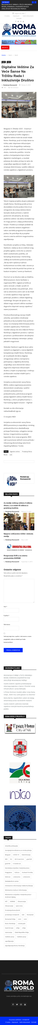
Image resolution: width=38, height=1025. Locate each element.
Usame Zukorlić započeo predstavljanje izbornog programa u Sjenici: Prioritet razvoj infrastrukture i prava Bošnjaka (19, 686)
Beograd (7, 855)
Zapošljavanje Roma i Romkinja (14, 946)
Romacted (30, 915)
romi (19, 919)
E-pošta (6, 615)
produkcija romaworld (12, 915)
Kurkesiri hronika (27, 872)
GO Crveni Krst (19, 859)
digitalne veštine (15, 451)
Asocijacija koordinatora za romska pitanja (18, 850)
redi (11, 455)
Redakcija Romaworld (10, 85)
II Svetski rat (17, 864)
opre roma (19, 906)
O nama (7, 16)
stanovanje (8, 932)
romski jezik (21, 923)
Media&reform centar (12, 881)
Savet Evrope (9, 928)
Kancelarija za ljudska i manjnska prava (17, 868)
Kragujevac (8, 872)
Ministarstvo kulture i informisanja (16, 890)
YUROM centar (9, 937)
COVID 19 (16, 855)
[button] (33, 2)
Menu (6, 47)
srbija (17, 928)
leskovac (7, 877)
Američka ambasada (11, 846)
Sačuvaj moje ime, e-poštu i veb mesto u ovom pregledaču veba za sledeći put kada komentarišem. (17, 639)
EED (6, 859)
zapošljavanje (9, 941)
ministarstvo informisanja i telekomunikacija (19, 886)
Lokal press (16, 877)
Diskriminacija (26, 855)
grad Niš (29, 859)
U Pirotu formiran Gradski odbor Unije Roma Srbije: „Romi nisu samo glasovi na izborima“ (19, 693)
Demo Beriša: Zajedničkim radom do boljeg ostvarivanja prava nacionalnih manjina (19, 699)
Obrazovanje (22, 901)
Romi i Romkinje (10, 923)
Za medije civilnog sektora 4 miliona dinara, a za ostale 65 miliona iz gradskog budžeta (18, 505)
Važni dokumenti (28, 16)
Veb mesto (7, 624)
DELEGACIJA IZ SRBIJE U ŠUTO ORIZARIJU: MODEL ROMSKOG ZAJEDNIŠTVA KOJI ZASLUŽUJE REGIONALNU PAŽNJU (17, 7)
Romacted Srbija (10, 919)
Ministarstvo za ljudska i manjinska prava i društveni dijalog (18, 896)
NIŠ (6, 901)
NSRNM (12, 901)
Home (4, 55)
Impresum (16, 16)
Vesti (10, 55)
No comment (14, 87)
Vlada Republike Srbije (22, 932)
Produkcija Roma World (12, 910)
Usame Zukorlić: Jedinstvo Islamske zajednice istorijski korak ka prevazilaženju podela (19, 706)
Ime (5, 606)
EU (11, 859)
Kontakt (19, 18)
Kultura (17, 872)
